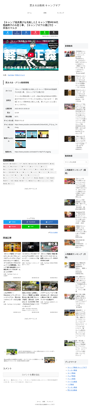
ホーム (39, 401)
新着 (44, 401)
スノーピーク (43, 172)
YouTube (11, 75)
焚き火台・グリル (9, 160)
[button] (86, 162)
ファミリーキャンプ (34, 175)
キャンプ (44, 166)
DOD (26, 163)
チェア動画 (71, 376)
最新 (17, 180)
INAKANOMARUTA (44, 163)
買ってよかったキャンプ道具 (46, 180)
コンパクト (27, 172)
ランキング (50, 401)
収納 (37, 178)
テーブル (24, 175)
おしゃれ (7, 166)
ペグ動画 (71, 384)
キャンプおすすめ (9, 169)
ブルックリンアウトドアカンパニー (13, 178)
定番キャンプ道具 (45, 178)
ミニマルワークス (29, 178)
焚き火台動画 (72, 390)
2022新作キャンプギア (16, 163)
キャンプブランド (29, 169)
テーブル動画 (72, 382)
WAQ (53, 163)
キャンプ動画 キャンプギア (77, 367)
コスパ (19, 172)
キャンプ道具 (50, 169)
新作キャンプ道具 (9, 180)
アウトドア (25, 166)
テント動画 (71, 379)
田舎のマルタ (20, 75)
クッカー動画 (72, 370)
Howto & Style (33, 163)
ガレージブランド (35, 166)
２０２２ (12, 183)
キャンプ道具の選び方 (10, 172)
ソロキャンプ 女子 (9, 175)
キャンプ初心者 (40, 169)
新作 (53, 178)
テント (18, 175)
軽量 (6, 183)
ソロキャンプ (52, 172)
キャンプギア (19, 169)
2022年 (6, 163)
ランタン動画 (72, 387)
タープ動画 (71, 373)
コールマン (35, 172)
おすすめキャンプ (16, 166)
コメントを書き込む (31, 375)
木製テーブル (24, 180)
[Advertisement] (30, 202)
